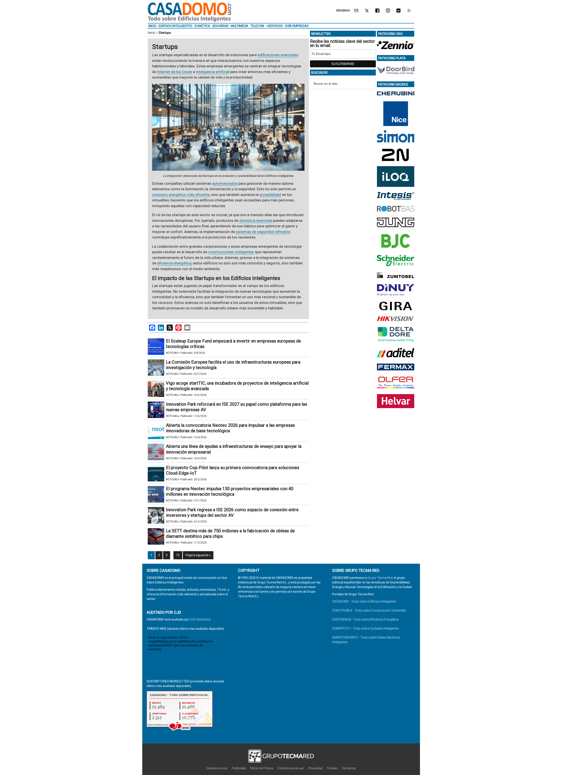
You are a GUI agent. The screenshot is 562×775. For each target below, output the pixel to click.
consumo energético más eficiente (181, 194)
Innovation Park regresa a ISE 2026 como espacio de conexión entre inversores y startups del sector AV (232, 512)
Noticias (172, 352)
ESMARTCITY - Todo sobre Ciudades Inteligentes (365, 628)
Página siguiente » (198, 555)
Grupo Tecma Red (380, 577)
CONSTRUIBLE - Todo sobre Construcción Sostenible (369, 610)
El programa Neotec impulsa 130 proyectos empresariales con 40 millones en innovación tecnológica (229, 491)
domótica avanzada (255, 220)
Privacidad (315, 768)
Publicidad (239, 768)
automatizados (225, 183)
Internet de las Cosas (174, 72)
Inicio (151, 33)
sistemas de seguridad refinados (263, 232)
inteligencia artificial (212, 72)
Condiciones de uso (290, 768)
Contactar (349, 768)
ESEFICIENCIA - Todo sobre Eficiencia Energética (365, 619)
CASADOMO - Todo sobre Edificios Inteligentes (364, 601)
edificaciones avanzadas (278, 55)
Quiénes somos (217, 768)
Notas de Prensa (261, 768)
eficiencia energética (174, 263)
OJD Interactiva (200, 619)
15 (178, 555)
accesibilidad (270, 194)
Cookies (332, 768)
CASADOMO (189, 12)
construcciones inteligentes (231, 252)
